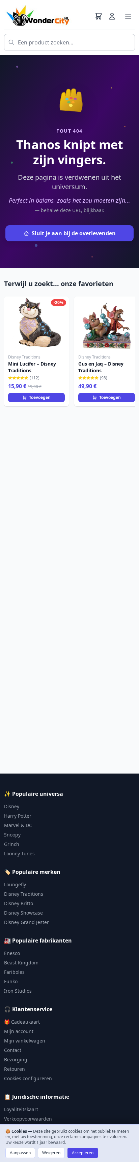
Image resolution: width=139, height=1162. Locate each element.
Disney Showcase (23, 913)
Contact (12, 1050)
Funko (11, 981)
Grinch (11, 844)
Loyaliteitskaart (21, 1109)
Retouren (14, 1069)
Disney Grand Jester (26, 922)
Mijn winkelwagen (24, 1040)
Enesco (12, 953)
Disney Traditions (23, 894)
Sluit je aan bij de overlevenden (74, 233)
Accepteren (82, 1153)
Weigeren (51, 1153)
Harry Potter (17, 816)
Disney (11, 806)
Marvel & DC (18, 825)
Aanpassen (20, 1153)
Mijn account (18, 1031)
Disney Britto (18, 903)
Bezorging (15, 1059)
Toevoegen (40, 397)
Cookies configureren (28, 1078)
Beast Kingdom (21, 962)
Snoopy (12, 834)
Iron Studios (18, 991)
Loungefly (15, 884)
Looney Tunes (19, 853)
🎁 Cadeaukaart (22, 1022)
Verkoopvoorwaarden (28, 1119)
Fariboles (14, 972)
